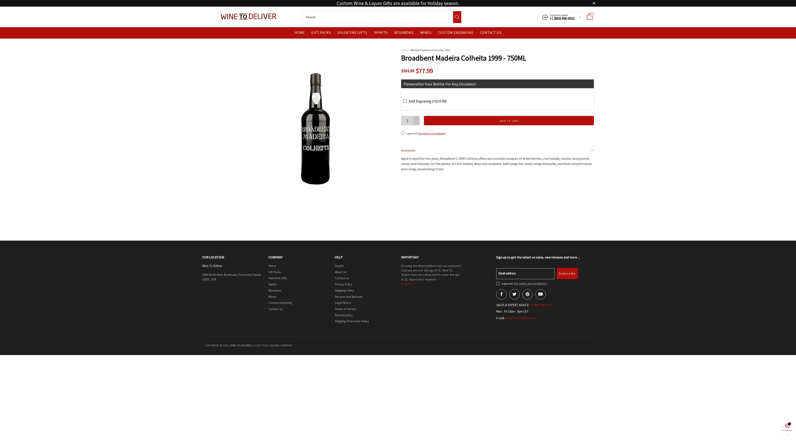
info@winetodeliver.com (521, 318)
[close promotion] (594, 3)
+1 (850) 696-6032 (541, 305)
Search (339, 266)
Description (408, 150)
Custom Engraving (455, 32)
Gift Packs (321, 32)
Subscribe (567, 273)
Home (300, 32)
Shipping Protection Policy (352, 321)
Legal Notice (343, 303)
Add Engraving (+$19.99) (428, 101)
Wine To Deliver (240, 345)
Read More (408, 284)
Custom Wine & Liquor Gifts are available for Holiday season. (398, 3)
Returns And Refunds (349, 297)
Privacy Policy (343, 284)
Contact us (491, 32)
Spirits (381, 32)
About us (340, 272)
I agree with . (426, 133)
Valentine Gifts (352, 32)
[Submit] (457, 17)
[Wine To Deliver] (249, 16)
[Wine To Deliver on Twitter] (514, 294)
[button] (417, 123)
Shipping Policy (344, 290)
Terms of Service (346, 309)
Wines (426, 32)
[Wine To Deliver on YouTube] (540, 294)
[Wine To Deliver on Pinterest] (527, 294)
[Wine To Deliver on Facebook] (501, 294)
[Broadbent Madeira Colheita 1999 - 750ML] (315, 129)
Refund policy (344, 315)
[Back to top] (787, 435)
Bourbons (404, 32)
